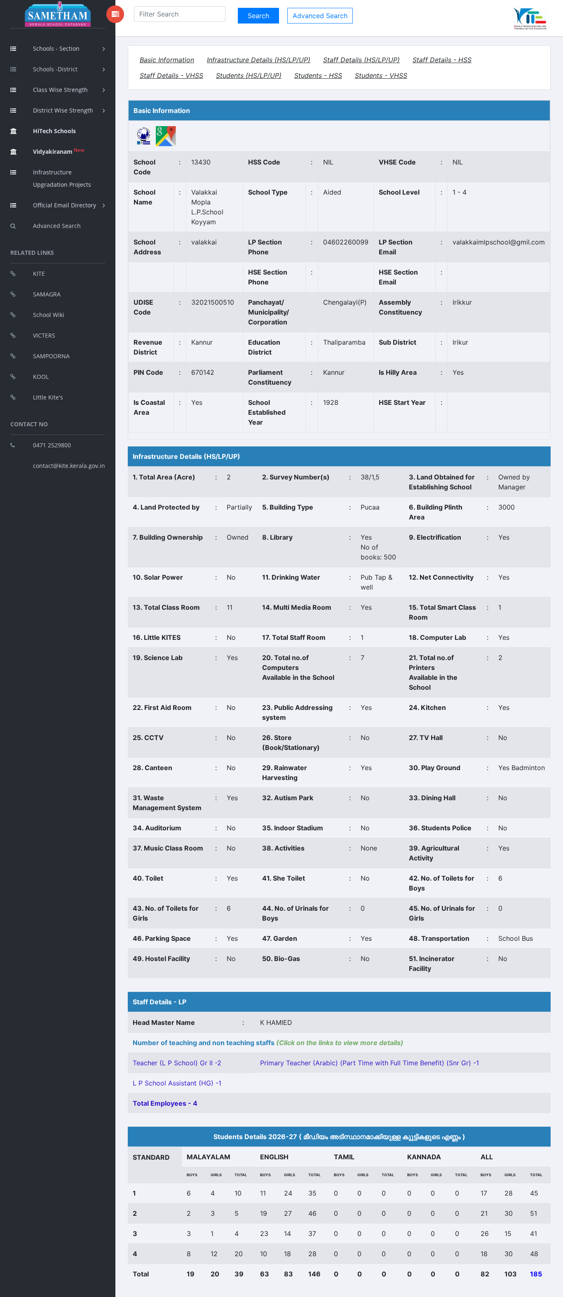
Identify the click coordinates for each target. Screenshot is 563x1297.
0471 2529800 (52, 445)
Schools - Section (56, 48)
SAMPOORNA (51, 356)
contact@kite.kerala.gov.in (69, 466)
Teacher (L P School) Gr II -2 (177, 1063)
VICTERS (44, 335)
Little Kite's (48, 397)
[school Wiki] (144, 136)
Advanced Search (57, 226)
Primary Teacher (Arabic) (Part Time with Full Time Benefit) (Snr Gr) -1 (369, 1063)
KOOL (41, 377)
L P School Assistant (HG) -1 (177, 1083)
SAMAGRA (47, 294)
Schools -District (55, 69)
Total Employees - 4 (165, 1103)
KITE (39, 273)
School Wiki (48, 315)
